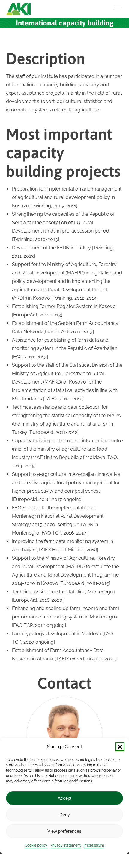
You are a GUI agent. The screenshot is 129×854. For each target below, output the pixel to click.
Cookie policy (36, 845)
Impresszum (94, 845)
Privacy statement (65, 845)
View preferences (64, 831)
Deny (64, 814)
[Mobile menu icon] (117, 9)
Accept (64, 798)
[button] (120, 747)
